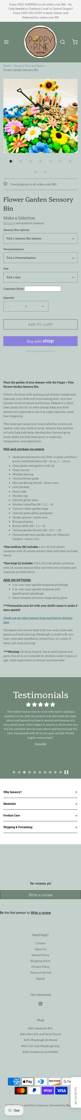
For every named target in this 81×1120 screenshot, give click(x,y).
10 (60, 772)
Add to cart (40, 324)
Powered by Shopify (63, 1105)
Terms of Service (40, 972)
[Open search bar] (62, 42)
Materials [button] (9, 803)
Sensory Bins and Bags (28, 65)
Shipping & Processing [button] (17, 827)
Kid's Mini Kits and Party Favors (40, 1034)
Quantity (8, 297)
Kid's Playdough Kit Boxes (40, 1040)
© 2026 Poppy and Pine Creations (27, 1105)
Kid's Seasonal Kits (40, 1028)
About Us (40, 949)
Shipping (9, 223)
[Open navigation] (6, 42)
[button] (40, 116)
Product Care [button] (11, 815)
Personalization (13, 249)
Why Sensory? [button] (12, 792)
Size (6, 268)
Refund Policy (40, 955)
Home (7, 65)
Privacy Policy (41, 966)
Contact (40, 943)
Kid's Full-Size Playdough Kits (40, 1046)
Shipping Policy (40, 961)
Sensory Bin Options (16, 230)
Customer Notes (13, 288)
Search (40, 978)
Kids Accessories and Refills (40, 1052)
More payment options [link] (40, 351)
